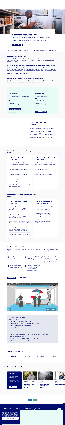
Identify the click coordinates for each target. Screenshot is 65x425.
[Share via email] (36, 400)
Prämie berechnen (12, 112)
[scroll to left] (56, 369)
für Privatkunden (37, 408)
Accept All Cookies (10, 418)
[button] (16, 45)
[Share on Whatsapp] (34, 400)
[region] (10, 416)
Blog (13, 32)
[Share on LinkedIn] (31, 400)
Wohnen (16, 32)
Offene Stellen (9, 408)
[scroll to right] (59, 369)
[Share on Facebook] (29, 400)
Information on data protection (12, 416)
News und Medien (28, 408)
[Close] (18, 411)
